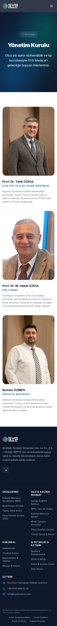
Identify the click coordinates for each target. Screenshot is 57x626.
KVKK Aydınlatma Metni (19, 617)
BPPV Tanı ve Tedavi (42, 509)
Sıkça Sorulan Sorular (42, 529)
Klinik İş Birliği (38, 559)
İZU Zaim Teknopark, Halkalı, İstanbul (27, 582)
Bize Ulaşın (37, 569)
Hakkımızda (8, 548)
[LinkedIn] (5, 470)
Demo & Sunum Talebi (42, 564)
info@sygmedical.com (19, 594)
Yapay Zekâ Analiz (12, 510)
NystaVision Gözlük (12, 506)
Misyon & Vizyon (11, 566)
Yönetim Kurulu (10, 553)
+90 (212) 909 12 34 (17, 588)
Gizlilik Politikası (19, 621)
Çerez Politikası (41, 617)
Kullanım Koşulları (37, 621)
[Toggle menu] (51, 6)
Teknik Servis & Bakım (42, 534)
